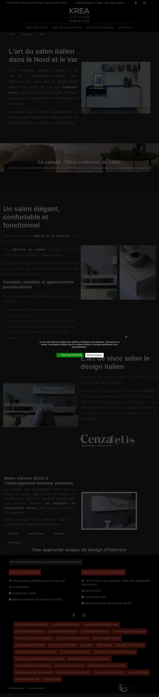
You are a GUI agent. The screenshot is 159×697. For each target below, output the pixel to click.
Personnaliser (94, 355)
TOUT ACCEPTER (71, 355)
